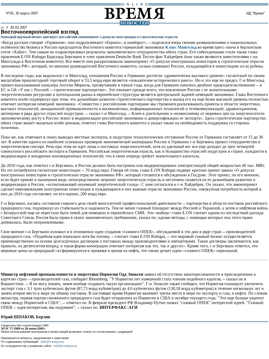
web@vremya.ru (65, 346)
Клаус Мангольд (180, 47)
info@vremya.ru (52, 341)
